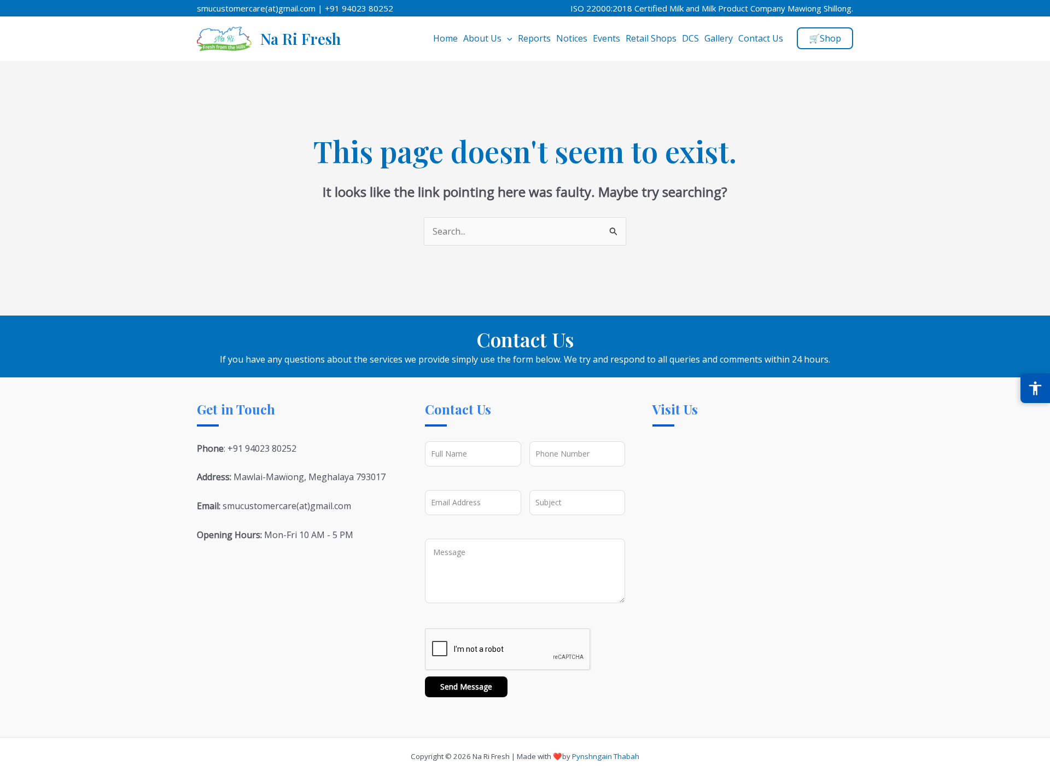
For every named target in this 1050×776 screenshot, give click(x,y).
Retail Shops (651, 38)
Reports (534, 38)
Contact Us (760, 38)
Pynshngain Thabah (605, 756)
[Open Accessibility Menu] (1035, 388)
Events (606, 38)
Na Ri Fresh (300, 38)
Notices (571, 38)
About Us (482, 38)
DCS (690, 38)
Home (445, 38)
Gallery (718, 38)
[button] (506, 38)
